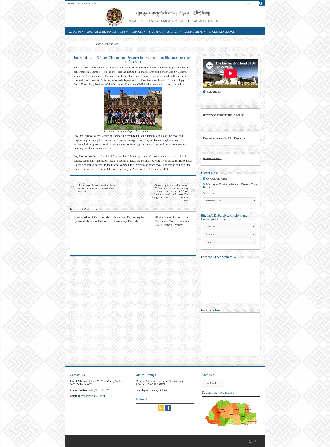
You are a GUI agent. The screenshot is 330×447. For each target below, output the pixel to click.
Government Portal (216, 178)
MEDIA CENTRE (193, 31)
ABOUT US (75, 31)
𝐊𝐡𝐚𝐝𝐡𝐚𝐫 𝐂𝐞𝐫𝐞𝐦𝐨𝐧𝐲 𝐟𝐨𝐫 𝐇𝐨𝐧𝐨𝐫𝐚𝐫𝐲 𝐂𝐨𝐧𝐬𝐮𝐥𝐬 (129, 219)
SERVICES (137, 31)
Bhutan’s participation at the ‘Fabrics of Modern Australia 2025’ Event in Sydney (172, 221)
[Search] (262, 3)
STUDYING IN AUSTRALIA (163, 31)
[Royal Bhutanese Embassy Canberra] (165, 16)
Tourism (210, 193)
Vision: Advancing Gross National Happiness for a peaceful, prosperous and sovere (138, 44)
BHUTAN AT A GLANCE (222, 31)
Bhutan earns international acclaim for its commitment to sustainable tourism (96, 187)
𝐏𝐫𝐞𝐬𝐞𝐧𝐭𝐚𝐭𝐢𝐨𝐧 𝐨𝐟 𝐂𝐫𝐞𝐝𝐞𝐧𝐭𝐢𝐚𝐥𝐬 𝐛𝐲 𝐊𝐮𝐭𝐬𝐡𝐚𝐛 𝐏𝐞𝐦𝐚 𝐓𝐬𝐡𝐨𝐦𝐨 (91, 219)
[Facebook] (168, 408)
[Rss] (161, 408)
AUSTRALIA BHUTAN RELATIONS (106, 31)
